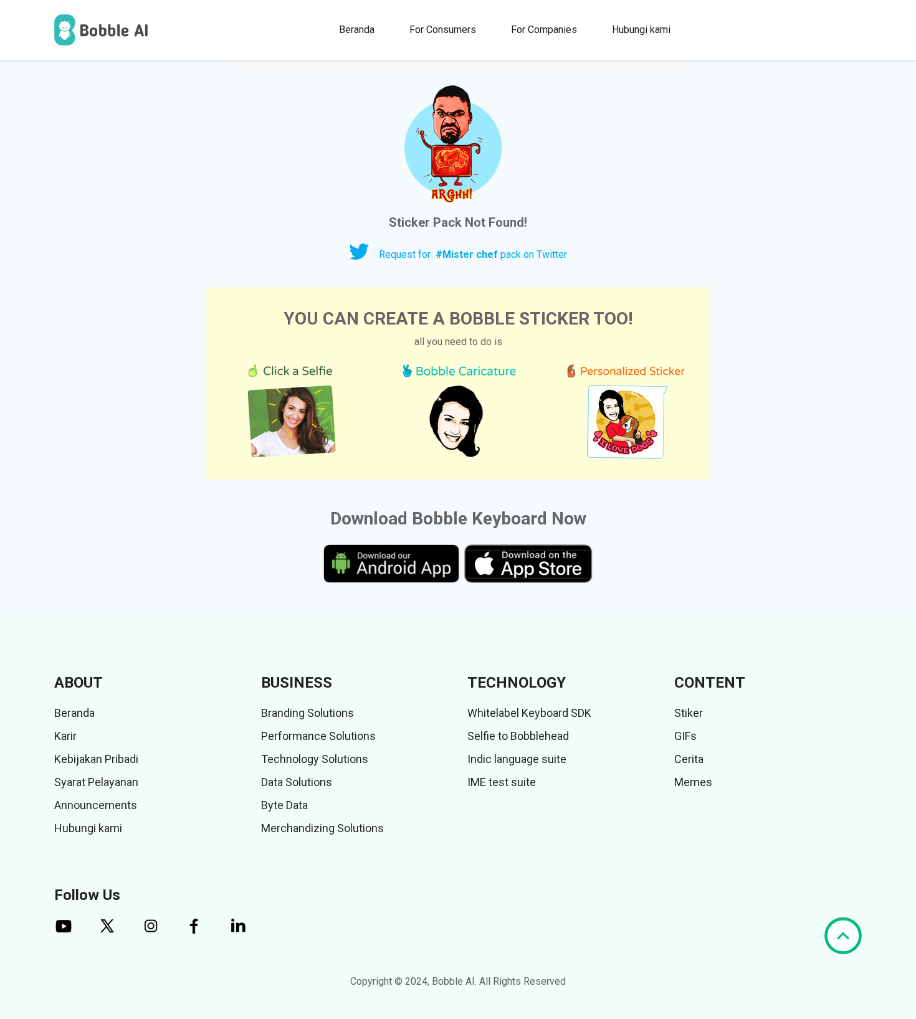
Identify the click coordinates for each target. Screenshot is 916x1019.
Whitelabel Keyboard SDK (529, 712)
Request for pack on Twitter (473, 254)
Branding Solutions (307, 712)
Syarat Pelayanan (96, 782)
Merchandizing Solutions (322, 828)
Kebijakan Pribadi (96, 758)
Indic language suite (516, 758)
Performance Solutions (318, 735)
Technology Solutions (314, 758)
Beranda (357, 30)
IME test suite (501, 782)
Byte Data (284, 805)
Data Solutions (296, 782)
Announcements (95, 805)
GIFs (685, 735)
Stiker (688, 712)
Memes (693, 782)
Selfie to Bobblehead (518, 735)
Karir (65, 735)
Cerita (689, 758)
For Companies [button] (544, 30)
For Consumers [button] (442, 30)
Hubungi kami (641, 30)
